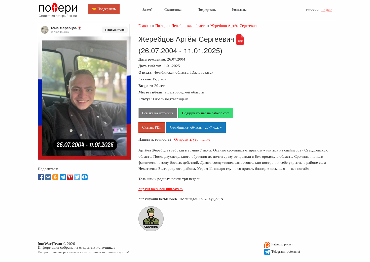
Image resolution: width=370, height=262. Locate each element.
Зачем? (147, 10)
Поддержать (207, 10)
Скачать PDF (151, 127)
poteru (288, 244)
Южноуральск (201, 72)
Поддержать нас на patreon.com (205, 113)
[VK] (48, 177)
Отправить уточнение (192, 139)
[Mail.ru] (85, 177)
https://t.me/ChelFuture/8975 (160, 189)
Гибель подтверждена (171, 99)
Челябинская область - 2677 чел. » (196, 127)
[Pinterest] (70, 177)
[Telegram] (63, 177)
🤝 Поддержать (104, 9)
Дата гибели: (149, 66)
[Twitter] (77, 177)
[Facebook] (41, 177)
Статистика (172, 10)
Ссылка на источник (157, 113)
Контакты (239, 10)
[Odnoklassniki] (55, 177)
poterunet (293, 251)
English (326, 10)
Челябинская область (171, 72)
